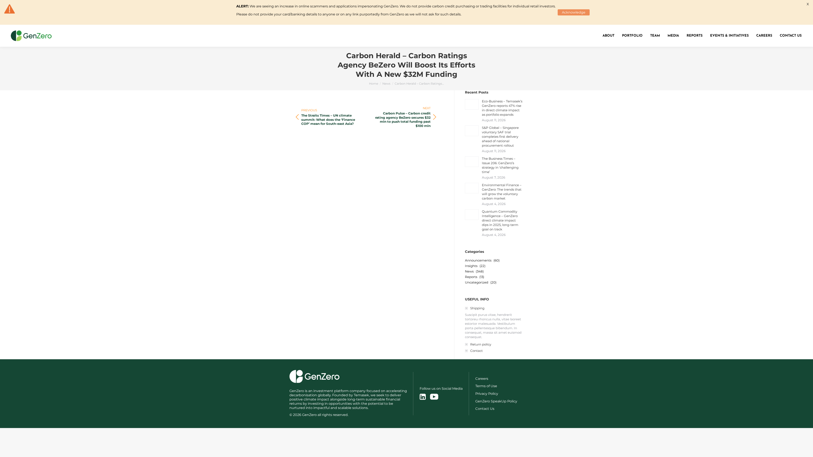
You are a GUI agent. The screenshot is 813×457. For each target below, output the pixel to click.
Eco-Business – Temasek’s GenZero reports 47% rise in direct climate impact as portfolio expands (502, 108)
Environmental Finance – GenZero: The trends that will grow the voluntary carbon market (501, 191)
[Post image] (472, 104)
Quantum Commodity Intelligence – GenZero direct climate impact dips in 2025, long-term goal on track (500, 220)
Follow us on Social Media (441, 389)
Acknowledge (573, 12)
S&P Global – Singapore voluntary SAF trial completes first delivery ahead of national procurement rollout (500, 136)
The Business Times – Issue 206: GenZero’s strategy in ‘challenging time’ (500, 165)
